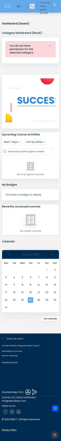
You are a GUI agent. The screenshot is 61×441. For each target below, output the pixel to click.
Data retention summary (12, 351)
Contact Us (8, 397)
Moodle (15, 362)
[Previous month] (9, 254)
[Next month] (52, 254)
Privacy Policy (9, 429)
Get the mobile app (10, 355)
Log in (58, 6)
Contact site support (14, 339)
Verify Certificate (25, 397)
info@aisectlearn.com (14, 400)
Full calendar (50, 318)
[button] (9, 6)
